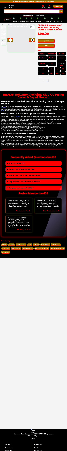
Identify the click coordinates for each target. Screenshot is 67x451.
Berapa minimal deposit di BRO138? (21, 188)
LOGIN (46, 46)
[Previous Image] (10, 40)
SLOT (2, 110)
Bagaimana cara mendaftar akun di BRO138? (24, 182)
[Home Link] (13, 6)
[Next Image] (32, 40)
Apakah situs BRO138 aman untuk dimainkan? (25, 175)
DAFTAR (46, 41)
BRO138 (3, 107)
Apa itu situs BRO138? (17, 163)
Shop (5, 7)
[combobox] (32, 11)
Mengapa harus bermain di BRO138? (22, 169)
